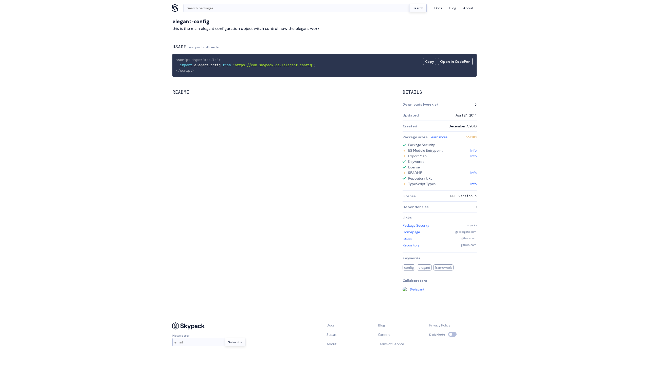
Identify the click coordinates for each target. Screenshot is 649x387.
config (409, 267)
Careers (384, 334)
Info (473, 150)
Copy (429, 61)
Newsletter (180, 335)
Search (417, 8)
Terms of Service (391, 344)
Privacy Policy (439, 325)
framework (443, 267)
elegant (424, 267)
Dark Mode (437, 334)
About (468, 8)
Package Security (416, 225)
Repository (411, 245)
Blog (452, 8)
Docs (438, 8)
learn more (438, 137)
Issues (407, 238)
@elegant (417, 289)
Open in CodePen (455, 61)
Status (331, 334)
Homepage (411, 232)
